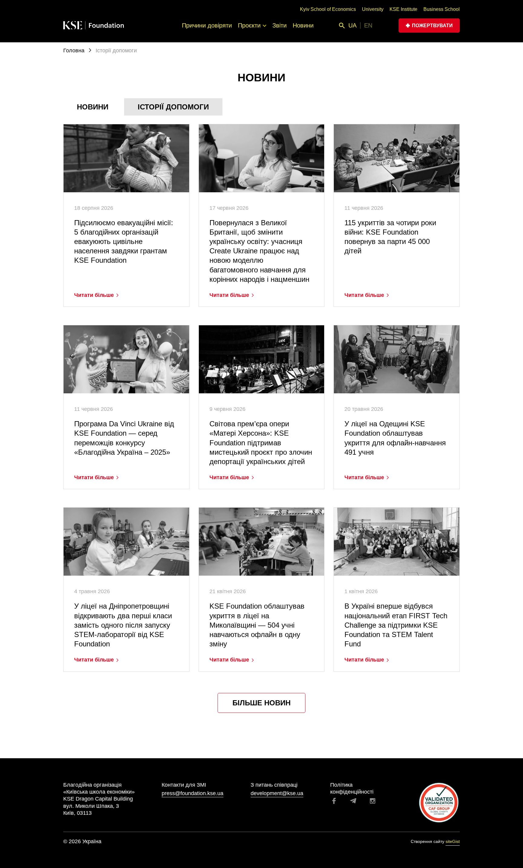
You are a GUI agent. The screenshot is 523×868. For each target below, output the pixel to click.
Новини (303, 25)
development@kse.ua (277, 793)
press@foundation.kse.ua (192, 793)
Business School (441, 9)
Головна (74, 50)
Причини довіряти (207, 25)
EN (368, 25)
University (372, 9)
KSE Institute (403, 9)
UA (352, 25)
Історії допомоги (173, 107)
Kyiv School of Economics (328, 9)
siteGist (453, 841)
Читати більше (94, 295)
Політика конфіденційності (351, 788)
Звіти (279, 25)
